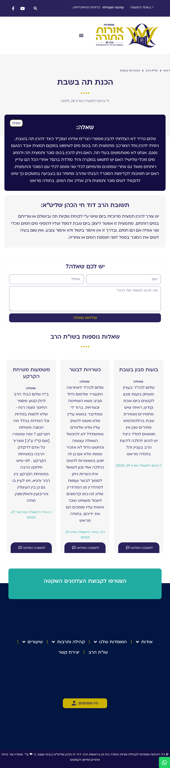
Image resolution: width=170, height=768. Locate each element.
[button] (35, 8)
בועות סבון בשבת (138, 369)
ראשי (166, 70)
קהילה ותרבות (71, 642)
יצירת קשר (68, 652)
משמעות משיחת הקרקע (31, 373)
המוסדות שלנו (113, 642)
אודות (147, 642)
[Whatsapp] (164, 762)
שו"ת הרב (151, 70)
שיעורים (35, 642)
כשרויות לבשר (85, 369)
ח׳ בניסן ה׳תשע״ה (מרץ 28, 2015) (85, 101)
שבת (16, 123)
